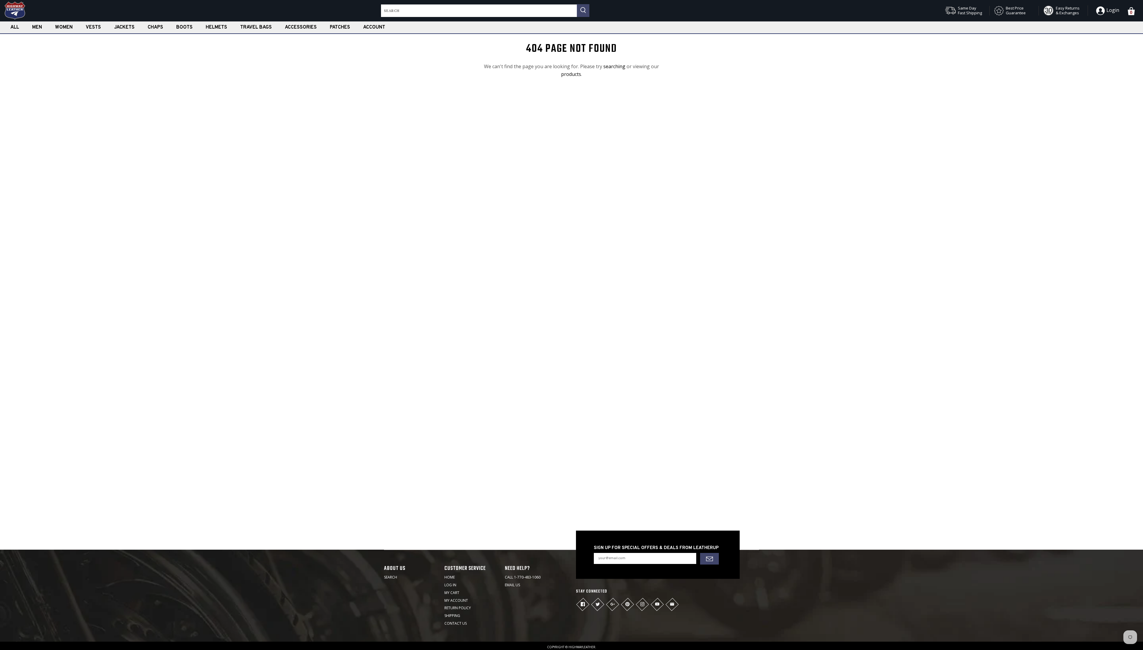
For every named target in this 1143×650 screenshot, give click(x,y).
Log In (450, 584)
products (571, 74)
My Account (456, 600)
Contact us (455, 623)
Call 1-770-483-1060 (523, 577)
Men (37, 27)
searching (614, 66)
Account (374, 27)
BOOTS (184, 27)
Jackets (124, 27)
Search (390, 577)
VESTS (93, 27)
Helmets (216, 27)
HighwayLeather (582, 647)
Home (449, 577)
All (14, 27)
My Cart (451, 592)
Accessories (301, 27)
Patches (340, 27)
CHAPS (155, 27)
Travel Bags (256, 27)
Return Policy (457, 607)
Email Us (512, 584)
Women (64, 27)
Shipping (452, 615)
